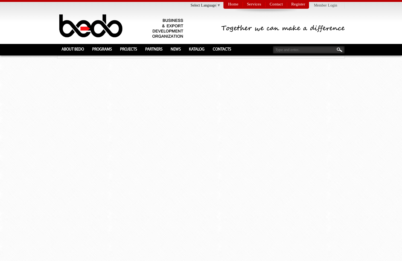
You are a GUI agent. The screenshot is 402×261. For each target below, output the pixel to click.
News (176, 50)
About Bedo (73, 50)
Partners (153, 50)
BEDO (90, 25)
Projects (128, 50)
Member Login (325, 5)
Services (254, 4)
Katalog (197, 50)
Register (298, 4)
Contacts (222, 50)
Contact (276, 4)
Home (233, 4)
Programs (102, 50)
